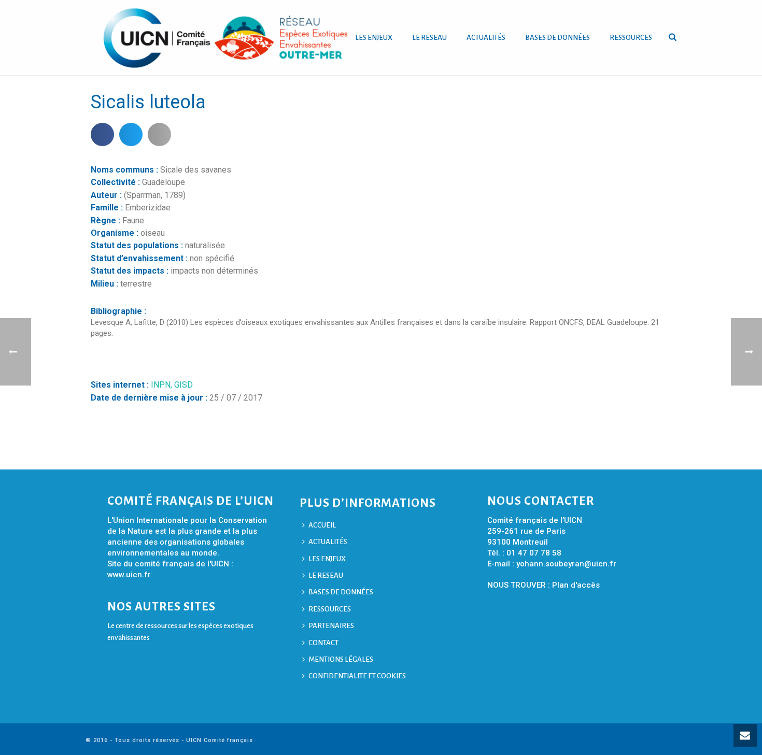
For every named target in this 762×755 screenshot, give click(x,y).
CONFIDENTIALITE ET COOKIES (357, 676)
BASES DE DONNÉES (557, 37)
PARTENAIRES (331, 626)
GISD (183, 385)
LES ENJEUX (373, 37)
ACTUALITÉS (486, 37)
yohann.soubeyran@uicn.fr (566, 563)
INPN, (162, 385)
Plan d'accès (576, 585)
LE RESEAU (429, 37)
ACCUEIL (322, 525)
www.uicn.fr (129, 574)
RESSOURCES (631, 37)
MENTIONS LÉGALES (340, 659)
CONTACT (323, 643)
